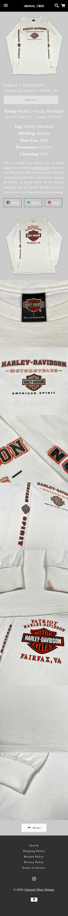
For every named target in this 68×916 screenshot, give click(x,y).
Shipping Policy (34, 851)
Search (34, 845)
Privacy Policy (34, 862)
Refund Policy (34, 856)
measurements (40, 167)
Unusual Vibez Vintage (39, 889)
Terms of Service (34, 867)
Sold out (31, 99)
